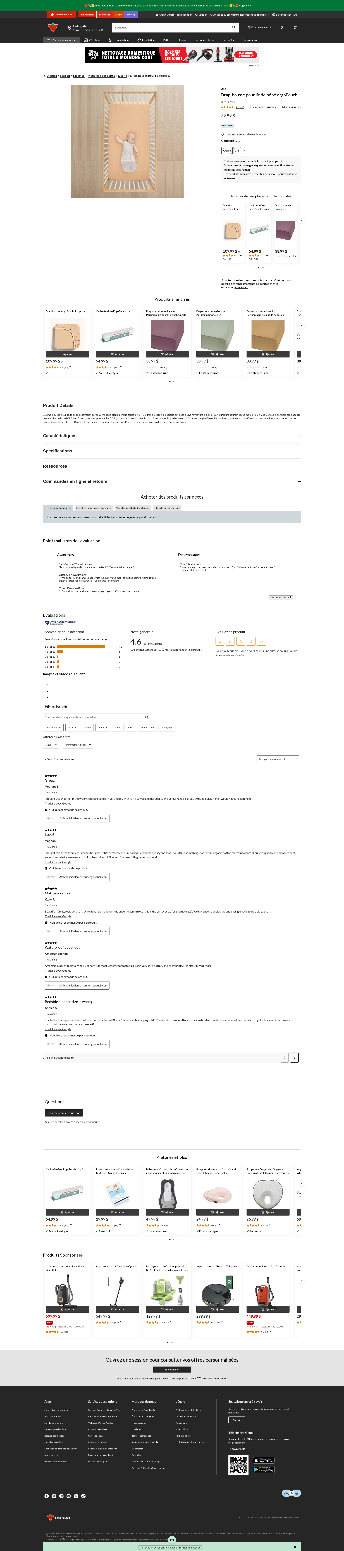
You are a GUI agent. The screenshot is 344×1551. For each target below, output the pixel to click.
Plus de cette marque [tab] (167, 507)
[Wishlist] (281, 28)
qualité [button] (87, 727)
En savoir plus (236, 1448)
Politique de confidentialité (189, 1410)
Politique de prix (183, 1435)
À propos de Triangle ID (143, 1416)
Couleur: (227, 140)
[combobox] (281, 759)
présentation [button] (147, 727)
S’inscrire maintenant (215, 1378)
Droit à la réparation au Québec (190, 1442)
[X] (54, 1496)
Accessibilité (182, 1429)
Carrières (136, 1429)
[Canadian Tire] (87, 14)
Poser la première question (64, 1113)
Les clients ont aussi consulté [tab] (93, 507)
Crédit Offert (166, 14)
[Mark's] (118, 14)
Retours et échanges (54, 1435)
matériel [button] (103, 727)
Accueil (52, 75)
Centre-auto (250, 40)
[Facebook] (46, 1496)
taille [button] (130, 727)
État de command (261, 27)
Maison (65, 75)
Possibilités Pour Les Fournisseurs (148, 1468)
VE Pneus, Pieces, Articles (100, 1423)
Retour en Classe (204, 40)
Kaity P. (50, 899)
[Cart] (295, 28)
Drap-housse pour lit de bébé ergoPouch (259, 94)
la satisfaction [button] (53, 727)
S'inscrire (237, 1420)
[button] (234, 27)
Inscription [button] (186, 14)
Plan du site (181, 1423)
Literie (122, 75)
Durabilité (136, 1455)
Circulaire (94, 40)
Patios (166, 40)
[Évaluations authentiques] (60, 622)
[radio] (227, 150)
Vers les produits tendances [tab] (133, 507)
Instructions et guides (98, 1461)
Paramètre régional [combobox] (76, 744)
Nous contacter (51, 1455)
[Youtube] (68, 1496)
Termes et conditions (186, 1416)
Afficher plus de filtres (56, 736)
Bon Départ (137, 1448)
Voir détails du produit (265, 106)
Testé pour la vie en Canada (145, 1442)
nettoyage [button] (167, 727)
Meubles (79, 75)
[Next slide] (301, 220)
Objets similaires (291, 106)
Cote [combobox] (48, 744)
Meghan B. (52, 786)
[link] (234, 107)
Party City (228, 40)
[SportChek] (105, 14)
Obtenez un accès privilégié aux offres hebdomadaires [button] (170, 1547)
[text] (233, 257)
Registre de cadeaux (98, 1442)
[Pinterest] (76, 1496)
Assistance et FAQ (53, 1416)
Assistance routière (97, 1429)
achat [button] (117, 727)
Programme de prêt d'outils (101, 1455)
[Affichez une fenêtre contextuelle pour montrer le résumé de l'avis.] (242, 257)
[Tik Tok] (83, 1496)
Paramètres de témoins (55, 1461)
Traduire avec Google (58, 803)
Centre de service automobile (102, 1416)
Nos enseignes (139, 1423)
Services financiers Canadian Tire (104, 1410)
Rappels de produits (53, 1442)
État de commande (53, 1423)
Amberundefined (56, 953)
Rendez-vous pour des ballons (102, 1448)
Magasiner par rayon (64, 40)
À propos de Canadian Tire (144, 1410)
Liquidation (148, 40)
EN (295, 14)
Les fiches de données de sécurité (60, 1448)
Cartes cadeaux (95, 1435)
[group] (67, 1322)
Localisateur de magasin (56, 1410)
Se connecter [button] (283, 14)
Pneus (182, 40)
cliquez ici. (241, 287)
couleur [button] (72, 727)
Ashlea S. (51, 1008)
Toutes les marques (141, 1435)
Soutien (203, 14)
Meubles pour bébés (101, 75)
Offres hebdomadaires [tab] (57, 507)
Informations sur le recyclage (146, 1461)
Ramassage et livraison (55, 1429)
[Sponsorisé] (172, 55)
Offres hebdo (121, 40)
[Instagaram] (61, 1496)
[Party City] (131, 14)
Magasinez (245, 5)
